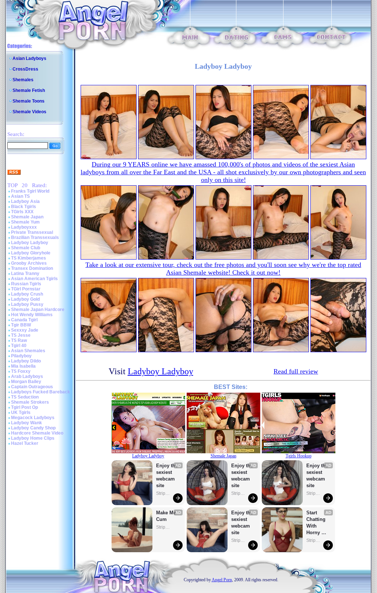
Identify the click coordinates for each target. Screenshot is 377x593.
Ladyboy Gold (25, 299)
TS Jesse (21, 335)
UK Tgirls (21, 412)
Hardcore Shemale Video (37, 433)
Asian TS (20, 196)
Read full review (296, 371)
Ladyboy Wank (26, 422)
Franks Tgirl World (30, 191)
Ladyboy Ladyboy (29, 242)
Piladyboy (21, 355)
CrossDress (25, 69)
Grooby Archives (29, 263)
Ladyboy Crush (27, 294)
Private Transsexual (32, 232)
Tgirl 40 (19, 345)
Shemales (23, 79)
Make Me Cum (166, 516)
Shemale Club (25, 247)
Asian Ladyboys (29, 58)
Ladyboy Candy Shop (33, 428)
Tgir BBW (21, 325)
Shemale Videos (29, 111)
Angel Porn (222, 579)
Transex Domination (32, 268)
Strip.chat (163, 493)
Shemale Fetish (29, 90)
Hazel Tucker (24, 443)
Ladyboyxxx (24, 227)
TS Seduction (25, 397)
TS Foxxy (21, 371)
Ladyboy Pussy (27, 304)
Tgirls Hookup (298, 455)
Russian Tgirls (26, 283)
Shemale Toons (29, 101)
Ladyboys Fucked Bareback (40, 391)
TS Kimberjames (28, 258)
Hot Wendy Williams (32, 314)
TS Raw (19, 340)
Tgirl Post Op (24, 407)
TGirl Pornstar (25, 289)
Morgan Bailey (26, 381)
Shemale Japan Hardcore (37, 309)
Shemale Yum (25, 222)
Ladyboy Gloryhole (30, 253)
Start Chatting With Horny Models (316, 523)
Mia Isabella (23, 366)
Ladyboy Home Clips (32, 438)
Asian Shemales (28, 350)
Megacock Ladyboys (32, 417)
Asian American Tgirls (34, 278)
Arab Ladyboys (27, 376)
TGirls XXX (22, 211)
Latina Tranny (25, 273)
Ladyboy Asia (25, 201)
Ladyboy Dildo (26, 361)
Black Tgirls (23, 206)
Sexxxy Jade (24, 330)
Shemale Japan (27, 216)
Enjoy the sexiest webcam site (167, 475)
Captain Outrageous (32, 386)
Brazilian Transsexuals (35, 237)
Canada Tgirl (24, 319)
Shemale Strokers (30, 402)
